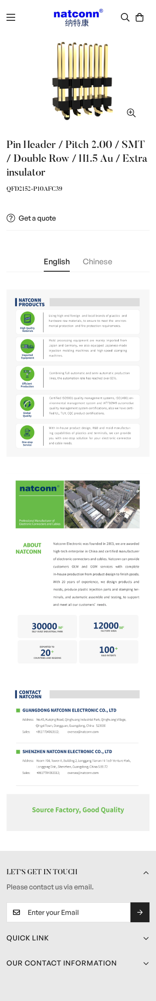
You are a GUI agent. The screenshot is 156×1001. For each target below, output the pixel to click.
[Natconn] (78, 17)
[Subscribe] (140, 912)
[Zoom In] (131, 112)
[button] (140, 17)
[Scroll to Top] (140, 955)
